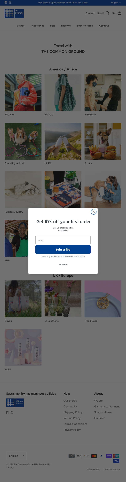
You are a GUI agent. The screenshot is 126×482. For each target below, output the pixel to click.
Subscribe (63, 249)
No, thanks (63, 265)
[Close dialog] (93, 211)
